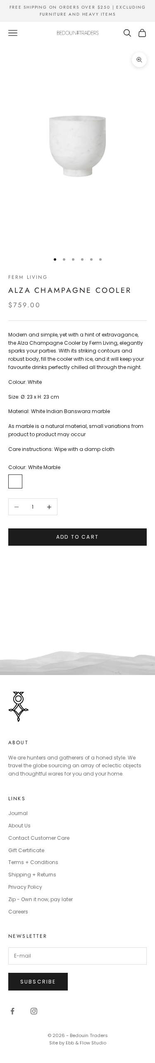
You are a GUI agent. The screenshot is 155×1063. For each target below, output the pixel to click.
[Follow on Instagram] (34, 1011)
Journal (18, 813)
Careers (18, 911)
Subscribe (38, 981)
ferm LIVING (28, 277)
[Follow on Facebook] (12, 1011)
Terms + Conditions (33, 862)
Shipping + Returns (32, 874)
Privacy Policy (25, 886)
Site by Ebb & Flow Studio (77, 1043)
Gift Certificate (26, 850)
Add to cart (77, 536)
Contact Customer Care (38, 837)
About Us (19, 825)
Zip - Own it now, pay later (40, 899)
